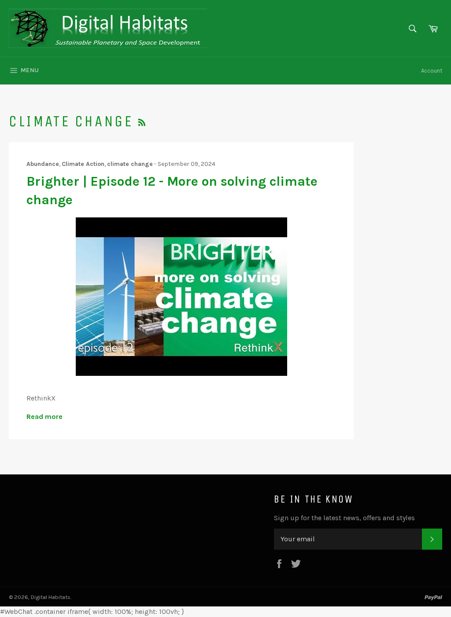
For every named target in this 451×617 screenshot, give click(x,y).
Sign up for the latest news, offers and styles (344, 518)
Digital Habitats (50, 597)
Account (431, 70)
